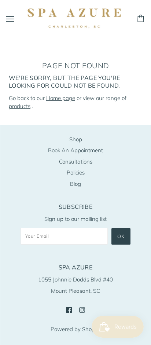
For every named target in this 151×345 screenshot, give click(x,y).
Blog (75, 183)
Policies (76, 172)
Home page (60, 98)
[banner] (74, 18)
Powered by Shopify (76, 329)
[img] (69, 309)
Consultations (75, 161)
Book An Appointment (75, 150)
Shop (75, 139)
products (19, 106)
